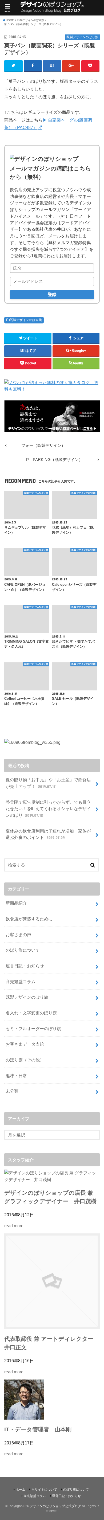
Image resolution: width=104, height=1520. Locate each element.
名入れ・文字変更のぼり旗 (31, 1012)
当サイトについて (44, 1489)
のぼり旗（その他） (25, 1059)
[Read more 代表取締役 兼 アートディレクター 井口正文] (51, 1325)
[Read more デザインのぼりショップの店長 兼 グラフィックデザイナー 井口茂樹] (51, 1179)
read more (13, 1225)
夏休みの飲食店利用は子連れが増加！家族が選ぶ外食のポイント (48, 834)
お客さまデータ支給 (25, 1044)
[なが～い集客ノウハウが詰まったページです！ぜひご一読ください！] (51, 428)
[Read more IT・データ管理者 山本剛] (24, 1416)
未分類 (12, 1091)
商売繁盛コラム (20, 981)
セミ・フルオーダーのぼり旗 (33, 1028)
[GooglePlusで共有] (71, 65)
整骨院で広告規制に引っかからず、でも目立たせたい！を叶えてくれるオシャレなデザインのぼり (48, 809)
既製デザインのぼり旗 (26, 320)
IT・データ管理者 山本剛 (37, 1429)
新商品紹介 (16, 903)
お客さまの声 (18, 934)
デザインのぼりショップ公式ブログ (55, 1506)
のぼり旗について (23, 950)
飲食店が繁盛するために (29, 918)
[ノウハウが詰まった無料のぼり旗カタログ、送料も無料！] (51, 388)
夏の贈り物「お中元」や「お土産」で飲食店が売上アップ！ (48, 783)
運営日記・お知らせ (25, 965)
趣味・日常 (16, 1075)
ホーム (20, 1489)
